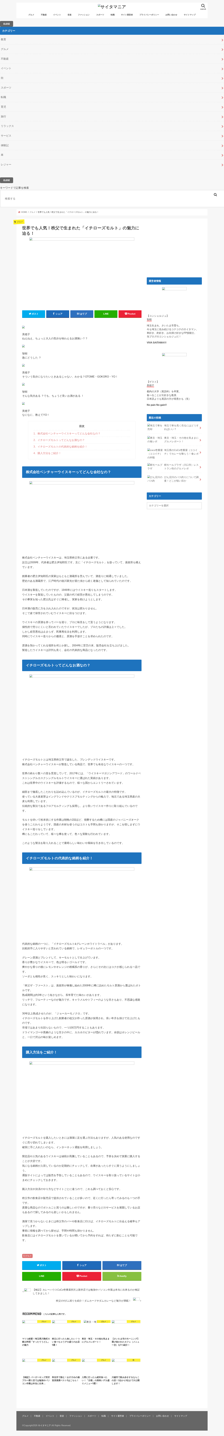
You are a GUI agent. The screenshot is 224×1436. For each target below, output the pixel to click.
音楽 (69, 15)
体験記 (5, 145)
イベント (57, 15)
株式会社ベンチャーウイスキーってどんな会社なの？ (67, 433)
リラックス (7, 125)
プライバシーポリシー (149, 15)
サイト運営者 (127, 15)
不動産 (44, 15)
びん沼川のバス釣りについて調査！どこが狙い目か (181, 479)
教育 (3, 39)
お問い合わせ (171, 15)
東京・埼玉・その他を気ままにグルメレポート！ (181, 440)
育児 (3, 106)
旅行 (3, 116)
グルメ (31, 15)
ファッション (84, 15)
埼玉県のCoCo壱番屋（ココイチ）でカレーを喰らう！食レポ (181, 452)
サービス (6, 135)
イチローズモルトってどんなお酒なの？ (59, 440)
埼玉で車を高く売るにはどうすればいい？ (181, 427)
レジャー (6, 164)
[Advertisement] (174, 247)
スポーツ (100, 15)
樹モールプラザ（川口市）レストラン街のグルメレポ (181, 467)
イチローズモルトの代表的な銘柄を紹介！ (60, 446)
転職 (113, 15)
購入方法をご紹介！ (47, 453)
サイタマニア (44, 1425)
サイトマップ (190, 15)
